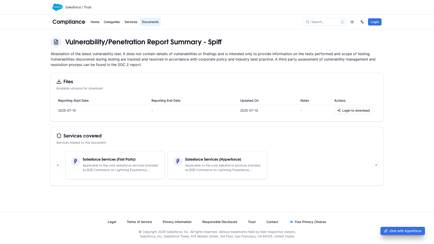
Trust (252, 222)
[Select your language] (362, 22)
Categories (112, 22)
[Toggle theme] (352, 22)
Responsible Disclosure (219, 222)
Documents (150, 22)
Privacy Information (177, 222)
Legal (112, 222)
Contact (272, 222)
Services (131, 22)
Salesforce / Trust (78, 7)
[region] (217, 165)
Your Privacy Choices (310, 222)
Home (95, 22)
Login (375, 22)
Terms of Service (139, 222)
